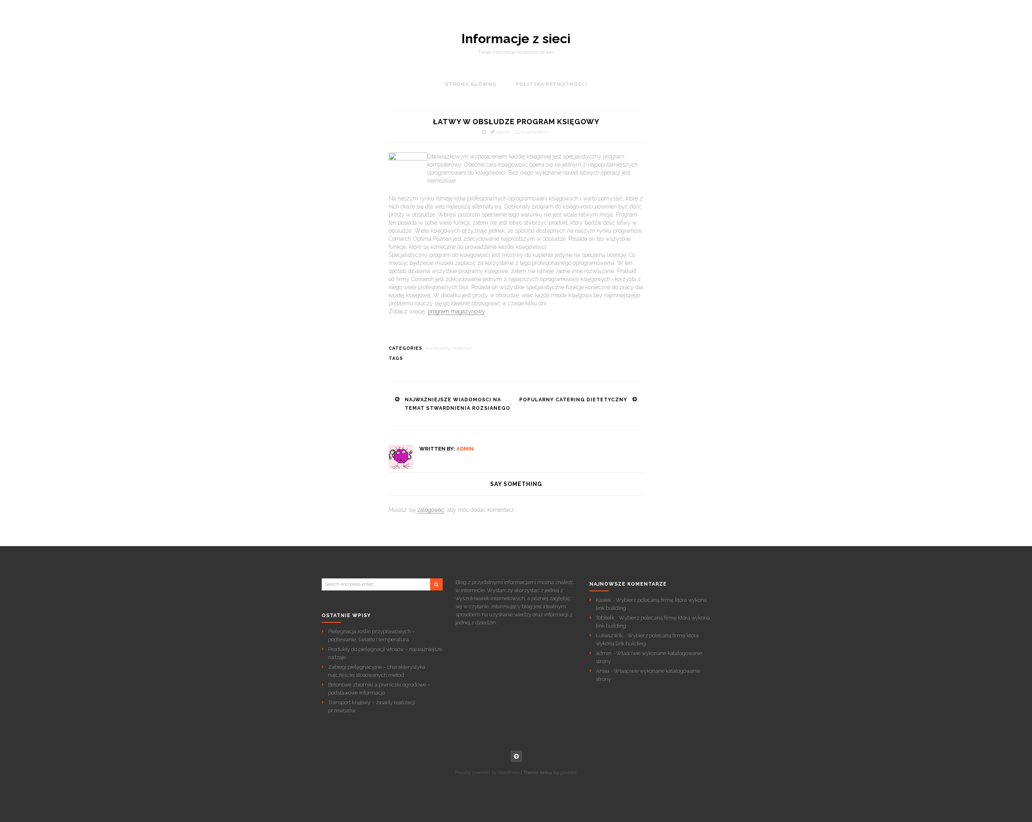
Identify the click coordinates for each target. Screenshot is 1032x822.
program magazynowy (456, 311)
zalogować (430, 510)
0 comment (534, 132)
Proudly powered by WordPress (487, 772)
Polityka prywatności (551, 84)
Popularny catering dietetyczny (573, 400)
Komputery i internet (449, 348)
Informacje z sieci (516, 38)
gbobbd (568, 772)
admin (503, 132)
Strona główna (470, 84)
